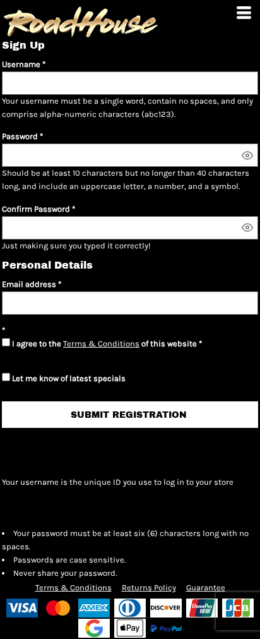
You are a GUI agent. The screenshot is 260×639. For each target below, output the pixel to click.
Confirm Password (36, 209)
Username (21, 64)
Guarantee (205, 587)
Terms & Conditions (101, 343)
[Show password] (247, 155)
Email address (29, 284)
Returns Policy (149, 587)
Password (20, 136)
